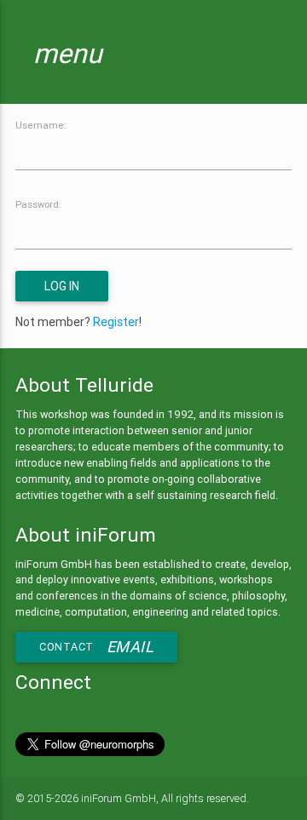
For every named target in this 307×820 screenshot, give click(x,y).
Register (116, 322)
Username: (41, 125)
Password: (38, 204)
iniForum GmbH (118, 798)
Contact (96, 647)
